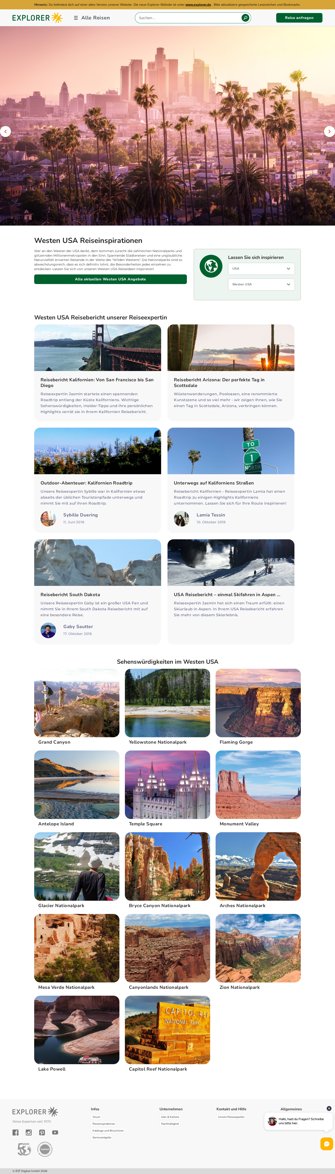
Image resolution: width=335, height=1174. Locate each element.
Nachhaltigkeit (170, 1124)
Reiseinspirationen (104, 1124)
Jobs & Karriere (170, 1117)
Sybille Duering (80, 515)
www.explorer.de (198, 4)
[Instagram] (29, 1132)
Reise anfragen (299, 17)
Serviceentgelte (102, 1137)
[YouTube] (55, 1132)
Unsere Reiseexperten (231, 1117)
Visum (96, 1117)
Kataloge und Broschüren (108, 1130)
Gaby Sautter (78, 627)
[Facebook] (15, 1132)
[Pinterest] (42, 1132)
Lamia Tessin (211, 515)
